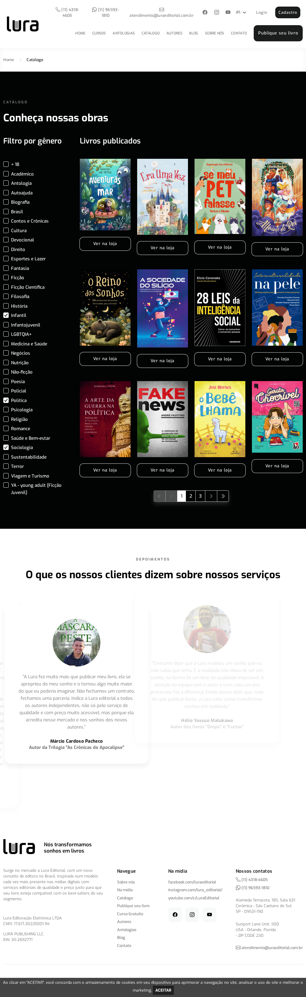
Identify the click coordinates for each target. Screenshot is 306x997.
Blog (193, 33)
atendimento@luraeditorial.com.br (161, 15)
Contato (239, 33)
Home (80, 33)
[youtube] (228, 13)
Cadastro (288, 12)
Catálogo (151, 33)
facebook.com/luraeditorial (192, 882)
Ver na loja (105, 244)
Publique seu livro (278, 33)
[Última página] (223, 495)
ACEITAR (163, 990)
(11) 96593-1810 (108, 12)
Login (261, 12)
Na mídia (125, 889)
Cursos (99, 33)
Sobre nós (214, 33)
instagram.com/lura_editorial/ (195, 889)
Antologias (124, 33)
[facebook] (205, 13)
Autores (174, 33)
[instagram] (216, 13)
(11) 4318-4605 (69, 12)
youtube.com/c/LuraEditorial (193, 898)
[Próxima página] (211, 495)
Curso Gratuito (130, 913)
